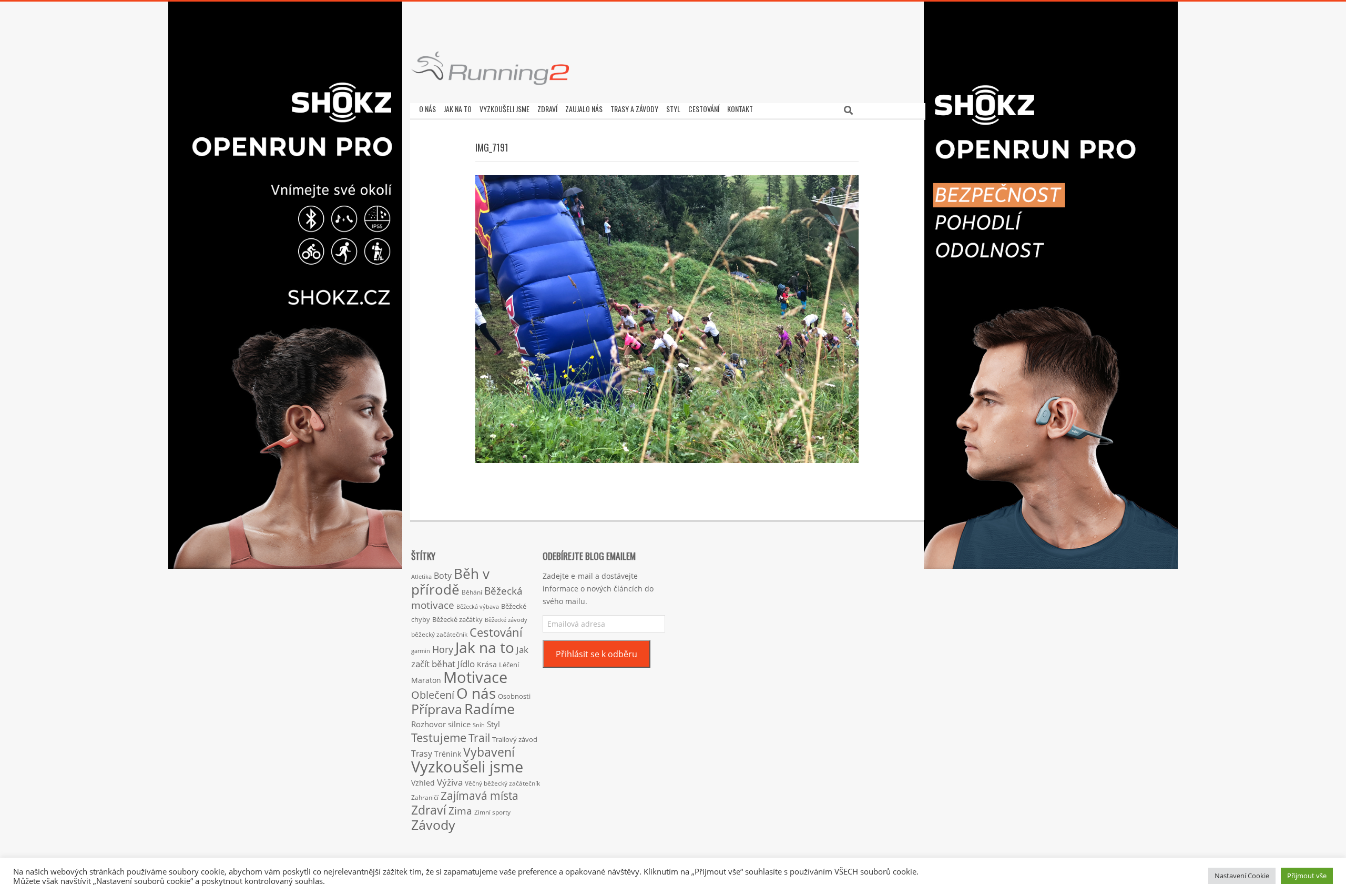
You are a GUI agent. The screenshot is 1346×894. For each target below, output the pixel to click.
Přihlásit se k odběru (596, 654)
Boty (443, 575)
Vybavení (489, 752)
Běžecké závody (506, 620)
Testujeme (438, 737)
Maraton (426, 680)
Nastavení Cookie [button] (1242, 875)
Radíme (489, 708)
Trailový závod (514, 739)
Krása (487, 664)
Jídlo (466, 664)
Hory (442, 649)
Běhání (472, 592)
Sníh (479, 725)
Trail (479, 737)
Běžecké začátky (457, 619)
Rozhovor (428, 724)
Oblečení (432, 694)
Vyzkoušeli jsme (467, 766)
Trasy (421, 753)
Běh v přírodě (450, 581)
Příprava (436, 709)
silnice (459, 724)
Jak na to (484, 647)
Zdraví (428, 809)
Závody (433, 824)
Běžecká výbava (477, 606)
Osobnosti (514, 696)
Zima (460, 811)
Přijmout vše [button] (1307, 875)
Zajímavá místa (479, 795)
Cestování (496, 632)
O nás (476, 693)
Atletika (421, 576)
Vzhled (423, 783)
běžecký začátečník (439, 634)
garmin (420, 651)
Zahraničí (425, 797)
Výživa (450, 782)
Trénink (447, 754)
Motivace (475, 677)
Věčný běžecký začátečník (502, 783)
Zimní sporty (492, 812)
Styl (493, 724)
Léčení (509, 664)
